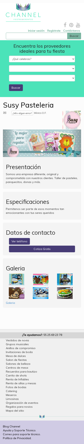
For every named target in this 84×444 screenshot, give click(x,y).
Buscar (16, 87)
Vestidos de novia (17, 340)
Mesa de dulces (16, 356)
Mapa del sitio (15, 410)
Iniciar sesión (36, 30)
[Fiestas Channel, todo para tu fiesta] (22, 12)
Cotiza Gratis (42, 249)
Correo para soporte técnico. (22, 434)
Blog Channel (11, 426)
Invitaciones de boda (19, 352)
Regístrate (54, 30)
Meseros (11, 395)
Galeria (10, 303)
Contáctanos (71, 30)
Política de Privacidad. (17, 438)
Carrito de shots (16, 375)
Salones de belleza (18, 364)
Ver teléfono (19, 241)
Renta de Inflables (17, 379)
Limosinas (12, 399)
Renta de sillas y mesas (21, 383)
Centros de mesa (17, 367)
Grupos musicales (17, 344)
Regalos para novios (19, 406)
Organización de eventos (22, 403)
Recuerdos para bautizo (21, 371)
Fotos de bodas (16, 387)
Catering (11, 391)
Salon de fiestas (16, 360)
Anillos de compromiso (21, 348)
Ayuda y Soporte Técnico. (19, 430)
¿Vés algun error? (22, 113)
